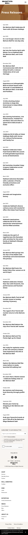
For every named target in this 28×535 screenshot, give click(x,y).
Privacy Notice (12, 440)
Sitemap (18, 528)
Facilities (3, 484)
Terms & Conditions (11, 436)
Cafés (2, 490)
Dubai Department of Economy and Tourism (13, 532)
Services (3, 474)
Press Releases (5, 506)
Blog (2, 508)
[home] (6, 2)
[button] (25, 2)
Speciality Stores (5, 476)
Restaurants (4, 492)
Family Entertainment (6, 500)
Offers (2, 510)
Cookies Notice (11, 528)
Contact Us (3, 516)
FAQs (2, 518)
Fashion (3, 478)
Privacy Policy (8, 524)
